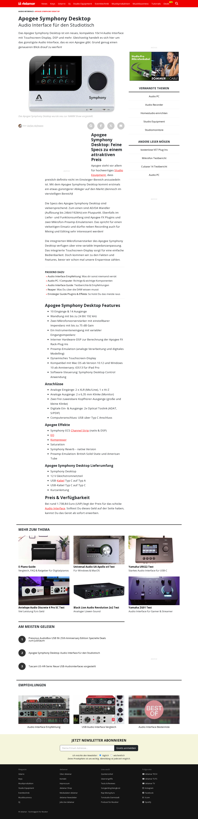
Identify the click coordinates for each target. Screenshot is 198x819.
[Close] (153, 369)
